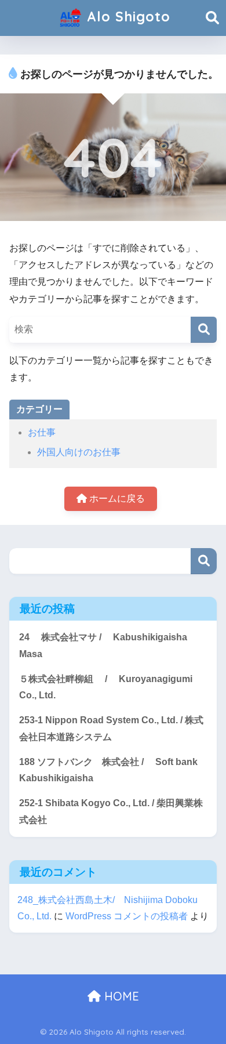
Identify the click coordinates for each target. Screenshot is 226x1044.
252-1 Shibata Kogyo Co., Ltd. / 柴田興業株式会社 (111, 811)
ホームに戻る (116, 498)
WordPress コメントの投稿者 (126, 916)
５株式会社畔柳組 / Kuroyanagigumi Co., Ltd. (105, 687)
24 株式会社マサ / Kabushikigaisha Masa (103, 645)
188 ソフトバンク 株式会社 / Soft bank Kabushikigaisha (108, 770)
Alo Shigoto (126, 16)
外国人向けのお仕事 (79, 452)
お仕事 (42, 432)
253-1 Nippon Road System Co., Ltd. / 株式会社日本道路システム (111, 728)
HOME (120, 996)
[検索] (204, 330)
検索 (204, 561)
